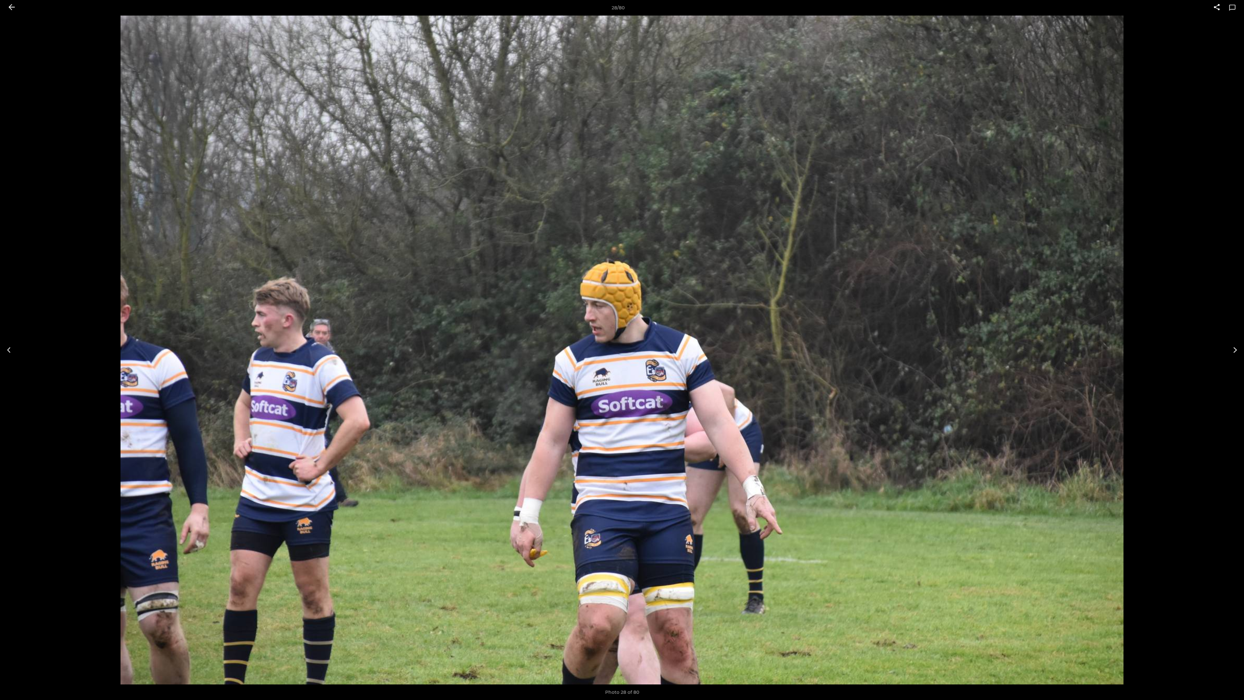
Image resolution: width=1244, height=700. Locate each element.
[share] (1217, 7)
